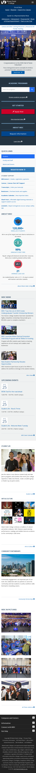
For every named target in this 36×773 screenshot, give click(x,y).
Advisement (15, 19)
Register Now (17, 170)
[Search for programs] (32, 89)
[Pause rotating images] (33, 33)
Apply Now (18, 111)
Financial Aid (25, 19)
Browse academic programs (17, 97)
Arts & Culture (29, 546)
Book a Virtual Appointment (19, 20)
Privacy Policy (27, 738)
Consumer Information (8, 740)
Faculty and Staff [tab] (8, 160)
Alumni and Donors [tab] (8, 164)
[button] (2, 53)
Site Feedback (19, 742)
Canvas (3, 183)
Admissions (6, 19)
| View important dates (14, 195)
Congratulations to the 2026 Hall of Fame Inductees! (18, 64)
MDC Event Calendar (27, 435)
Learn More (17, 141)
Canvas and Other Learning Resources (13, 26)
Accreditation (28, 742)
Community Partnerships (26, 599)
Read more (17, 72)
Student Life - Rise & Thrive (10, 409)
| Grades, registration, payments (15, 179)
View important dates (17, 119)
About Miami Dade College (25, 286)
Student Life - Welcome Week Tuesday (14, 426)
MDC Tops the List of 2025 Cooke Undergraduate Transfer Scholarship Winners (17, 312)
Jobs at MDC (30, 740)
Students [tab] (5, 156)
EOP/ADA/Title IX (20, 740)
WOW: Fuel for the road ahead (11, 392)
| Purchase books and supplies (14, 191)
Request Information (18, 134)
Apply (7, 10)
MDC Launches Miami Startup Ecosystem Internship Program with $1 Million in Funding (17, 337)
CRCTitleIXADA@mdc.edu (21, 769)
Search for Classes (24, 10)
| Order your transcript (12, 187)
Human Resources (9, 742)
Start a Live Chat (26, 21)
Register (14, 10)
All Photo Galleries (27, 707)
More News (29, 375)
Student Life (29, 494)
